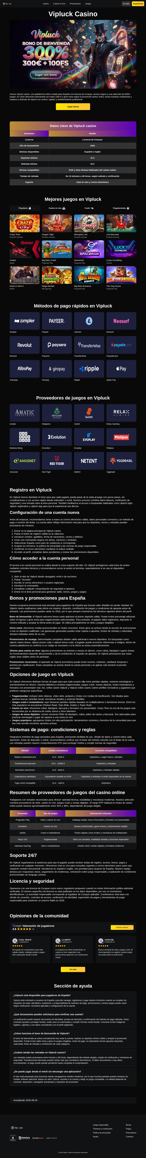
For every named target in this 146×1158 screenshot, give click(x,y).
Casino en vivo (55, 208)
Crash (87, 208)
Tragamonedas (119, 208)
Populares (23, 208)
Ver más (73, 969)
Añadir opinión (122, 927)
